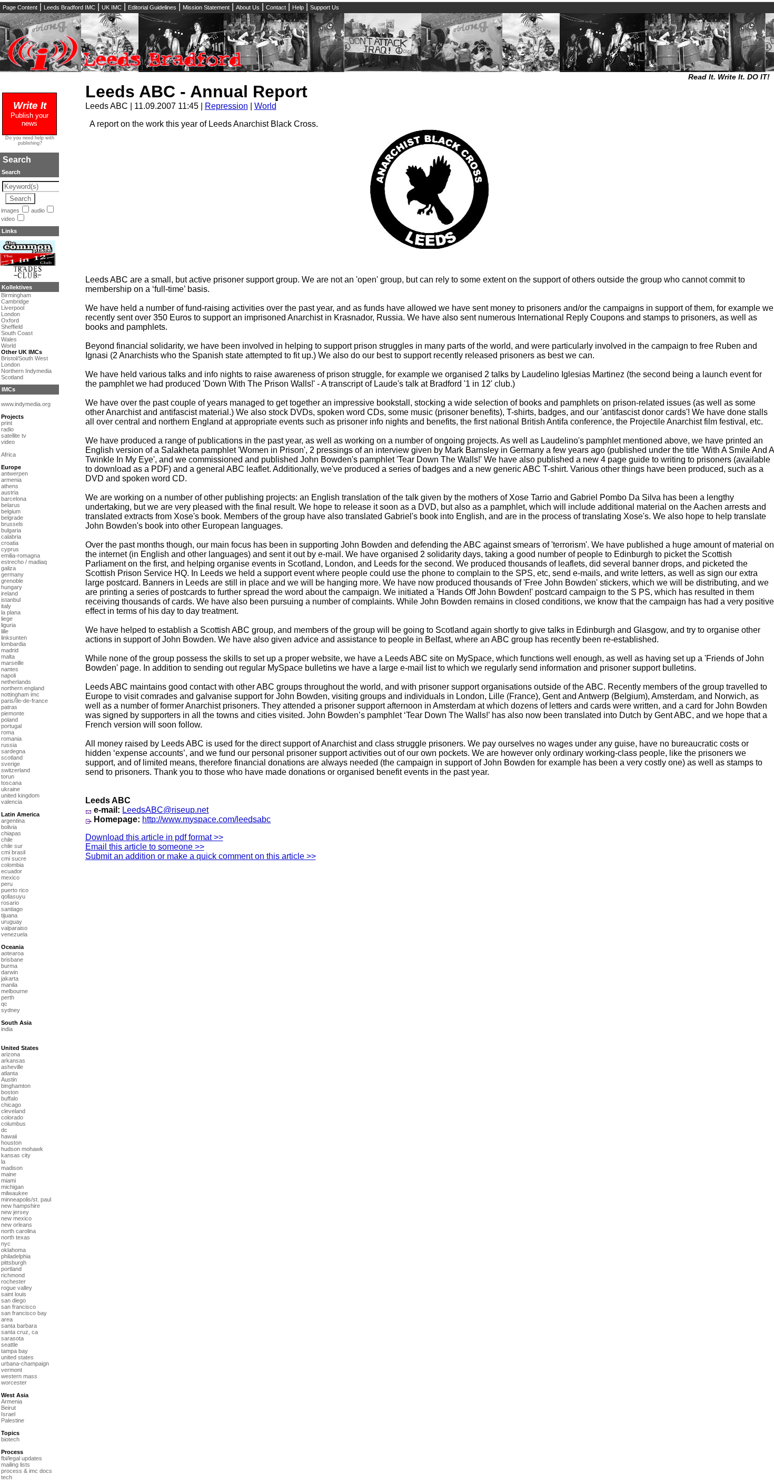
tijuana (9, 915)
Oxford (10, 320)
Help (298, 7)
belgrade (12, 517)
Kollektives (17, 287)
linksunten (14, 637)
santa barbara (19, 1326)
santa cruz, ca (19, 1332)
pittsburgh (13, 1262)
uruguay (11, 921)
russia (9, 745)
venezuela (14, 934)
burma (9, 966)
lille (4, 631)
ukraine (10, 789)
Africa (8, 454)
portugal (11, 726)
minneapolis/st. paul (26, 1199)
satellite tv (13, 435)
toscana (11, 783)
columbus (13, 1123)
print (6, 423)
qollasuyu (13, 896)
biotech (10, 1439)
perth (7, 997)
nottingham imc (20, 694)
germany (12, 574)
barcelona (13, 499)
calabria (11, 536)
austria (9, 492)
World (265, 106)
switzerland (15, 770)
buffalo (9, 1098)
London (10, 314)
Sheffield (12, 327)
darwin (9, 972)
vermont (11, 1370)
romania (11, 738)
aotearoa (12, 953)
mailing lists (15, 1464)
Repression (226, 106)
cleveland (13, 1111)
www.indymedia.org (26, 404)
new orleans (16, 1224)
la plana (11, 612)
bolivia (9, 827)
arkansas (13, 1060)
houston (11, 1142)
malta (8, 656)
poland (9, 719)
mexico (10, 877)
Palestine (12, 1420)
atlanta (9, 1073)
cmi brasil (13, 852)
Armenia (11, 1401)
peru (7, 884)
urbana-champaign (25, 1363)
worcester (14, 1382)
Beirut (8, 1408)
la (3, 1161)
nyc (6, 1243)
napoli (8, 675)
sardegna (13, 751)
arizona (10, 1054)
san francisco (18, 1307)
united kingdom (20, 795)
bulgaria (11, 530)
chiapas (11, 833)
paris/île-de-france (24, 701)
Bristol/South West (24, 358)
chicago (11, 1105)
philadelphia (16, 1256)
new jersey (15, 1212)
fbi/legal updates (21, 1458)
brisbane (12, 959)
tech (6, 1477)
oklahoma (13, 1250)
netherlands (16, 682)
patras (9, 707)
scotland (12, 757)
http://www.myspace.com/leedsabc (206, 819)
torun (7, 776)
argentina (13, 820)
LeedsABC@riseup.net (165, 809)
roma (7, 732)
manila (9, 985)
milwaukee (14, 1193)
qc (4, 1004)
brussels (12, 524)
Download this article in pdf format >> (154, 837)
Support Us (324, 7)
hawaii (9, 1136)
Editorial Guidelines (152, 7)
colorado (12, 1117)
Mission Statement (206, 7)
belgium (11, 511)
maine (8, 1174)
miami (8, 1180)
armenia (11, 480)
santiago (12, 909)
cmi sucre (13, 858)
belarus (10, 505)
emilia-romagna (20, 555)
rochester (13, 1281)
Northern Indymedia (26, 371)
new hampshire (20, 1206)
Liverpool (12, 308)
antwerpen (14, 473)
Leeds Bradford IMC (69, 7)
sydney (10, 1010)
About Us (248, 7)
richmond (13, 1275)
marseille (12, 663)
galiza (8, 568)
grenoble (12, 581)
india (7, 1029)
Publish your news (29, 115)
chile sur (12, 846)
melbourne (14, 991)
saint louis (13, 1294)
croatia (9, 543)
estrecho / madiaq (24, 562)
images (10, 210)
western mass (19, 1376)
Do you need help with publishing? (29, 140)
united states (17, 1357)
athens (9, 486)
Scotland (12, 377)
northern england (22, 688)
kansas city (16, 1155)
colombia (12, 865)
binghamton (16, 1086)
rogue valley (16, 1288)
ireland (9, 593)
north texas (15, 1237)
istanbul (11, 600)
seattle (9, 1344)
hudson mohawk (22, 1149)
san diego (13, 1300)
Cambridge (15, 301)
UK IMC (112, 7)
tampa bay (14, 1351)
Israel (8, 1414)
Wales (9, 339)
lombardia (13, 644)
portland (11, 1269)
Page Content (20, 7)
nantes (9, 669)
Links (9, 231)
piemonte (12, 713)
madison (12, 1168)
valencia (11, 802)
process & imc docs (26, 1471)
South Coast (17, 333)
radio (7, 429)
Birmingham (16, 295)
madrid (9, 650)
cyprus (10, 549)
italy (6, 606)
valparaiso (14, 928)
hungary (11, 587)
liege (7, 618)
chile (7, 839)
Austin (9, 1079)
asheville (12, 1067)
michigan (12, 1187)
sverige (10, 764)
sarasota (12, 1338)
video (8, 219)
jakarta (9, 978)
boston (9, 1092)
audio (38, 210)
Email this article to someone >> (144, 846)
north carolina (18, 1231)
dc (4, 1130)
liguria (8, 625)
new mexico (16, 1218)
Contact (276, 7)
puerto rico (14, 890)
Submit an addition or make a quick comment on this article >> (200, 856)
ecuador (11, 871)
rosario (10, 903)
